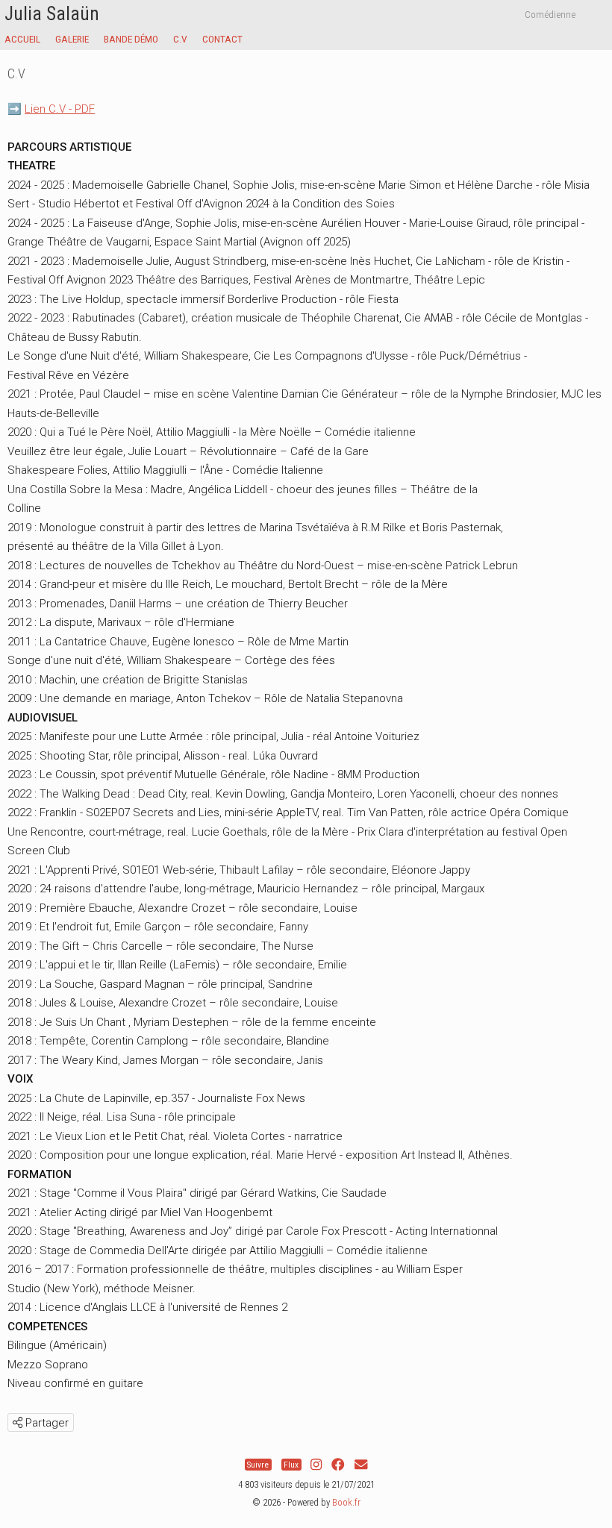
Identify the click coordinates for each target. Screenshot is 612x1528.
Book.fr (346, 1502)
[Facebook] (337, 1464)
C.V (180, 39)
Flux (291, 1464)
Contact (222, 39)
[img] (17, 1422)
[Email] (361, 1464)
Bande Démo (131, 39)
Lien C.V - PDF (60, 109)
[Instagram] (316, 1464)
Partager (45, 1423)
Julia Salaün (51, 14)
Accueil (22, 39)
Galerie (72, 39)
